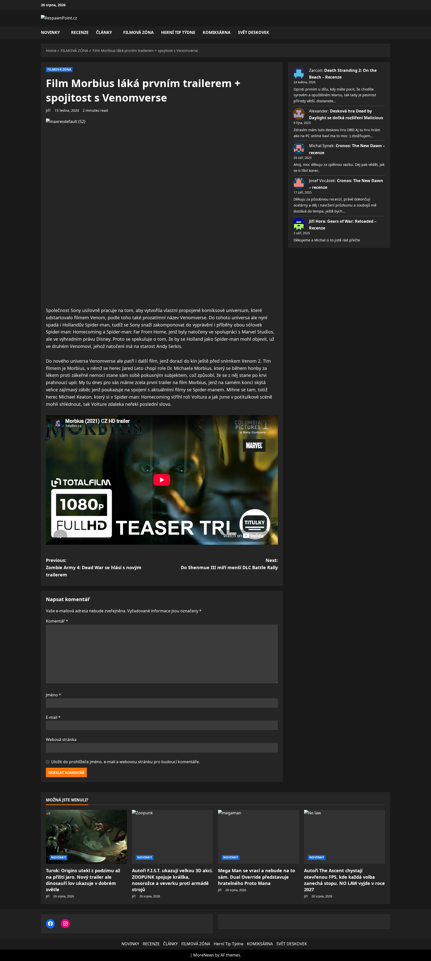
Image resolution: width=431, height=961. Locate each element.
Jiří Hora (317, 221)
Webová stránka (61, 739)
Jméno (53, 695)
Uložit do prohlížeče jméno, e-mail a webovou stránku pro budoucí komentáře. (125, 761)
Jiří (48, 110)
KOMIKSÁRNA (216, 32)
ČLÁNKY (104, 32)
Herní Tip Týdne (178, 32)
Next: (229, 563)
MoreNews (203, 955)
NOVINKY (50, 32)
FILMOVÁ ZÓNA (138, 32)
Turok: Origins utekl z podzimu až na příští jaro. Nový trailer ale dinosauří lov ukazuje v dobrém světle (83, 879)
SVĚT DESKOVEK (253, 32)
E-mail (53, 717)
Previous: (93, 567)
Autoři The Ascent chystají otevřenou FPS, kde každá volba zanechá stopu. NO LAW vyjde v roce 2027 (344, 879)
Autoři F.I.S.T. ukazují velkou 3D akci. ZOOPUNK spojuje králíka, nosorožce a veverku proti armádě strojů (172, 879)
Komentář (57, 621)
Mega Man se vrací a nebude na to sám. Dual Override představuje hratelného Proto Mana (256, 876)
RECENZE (80, 32)
